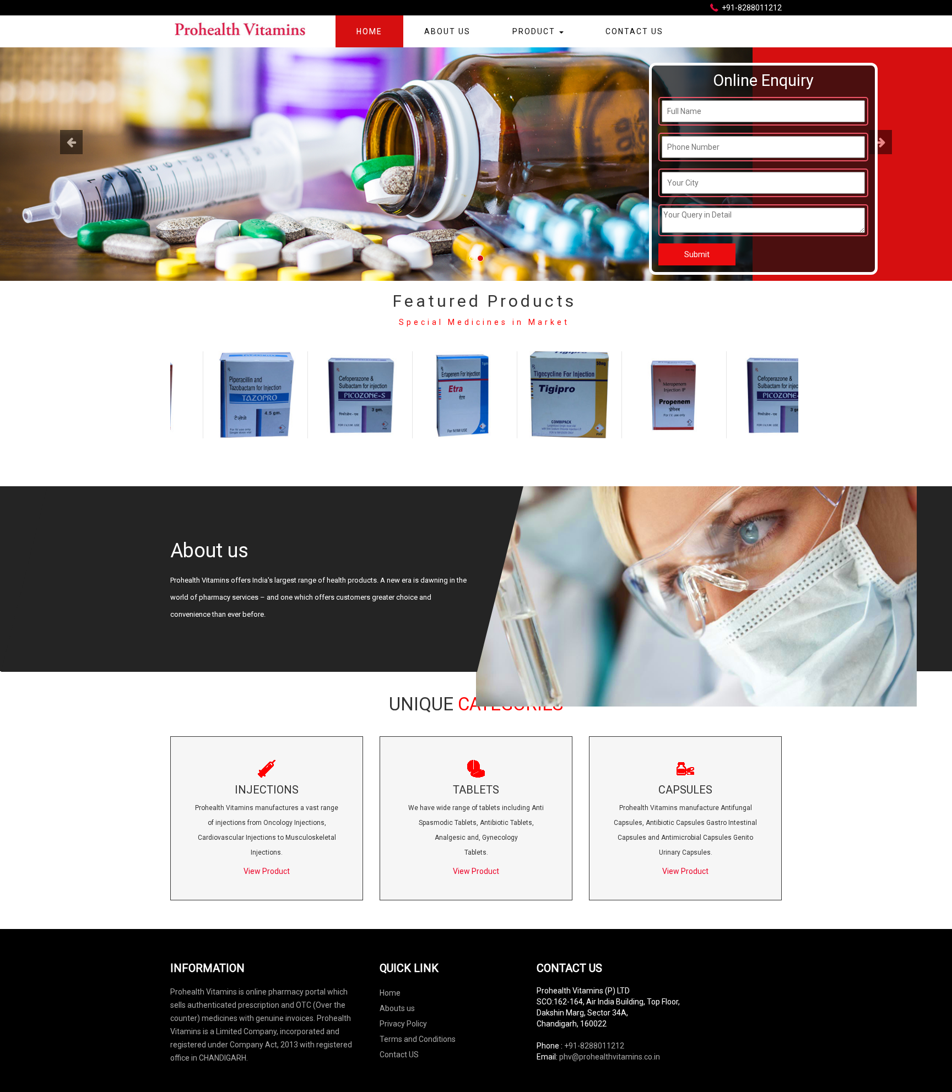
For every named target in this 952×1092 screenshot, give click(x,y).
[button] (71, 205)
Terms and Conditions (418, 1039)
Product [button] (535, 31)
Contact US (399, 1054)
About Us (447, 31)
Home (369, 31)
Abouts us (397, 1008)
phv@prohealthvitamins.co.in (609, 1056)
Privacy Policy (403, 1023)
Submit (697, 254)
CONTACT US (634, 31)
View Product (267, 871)
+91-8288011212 (594, 1045)
